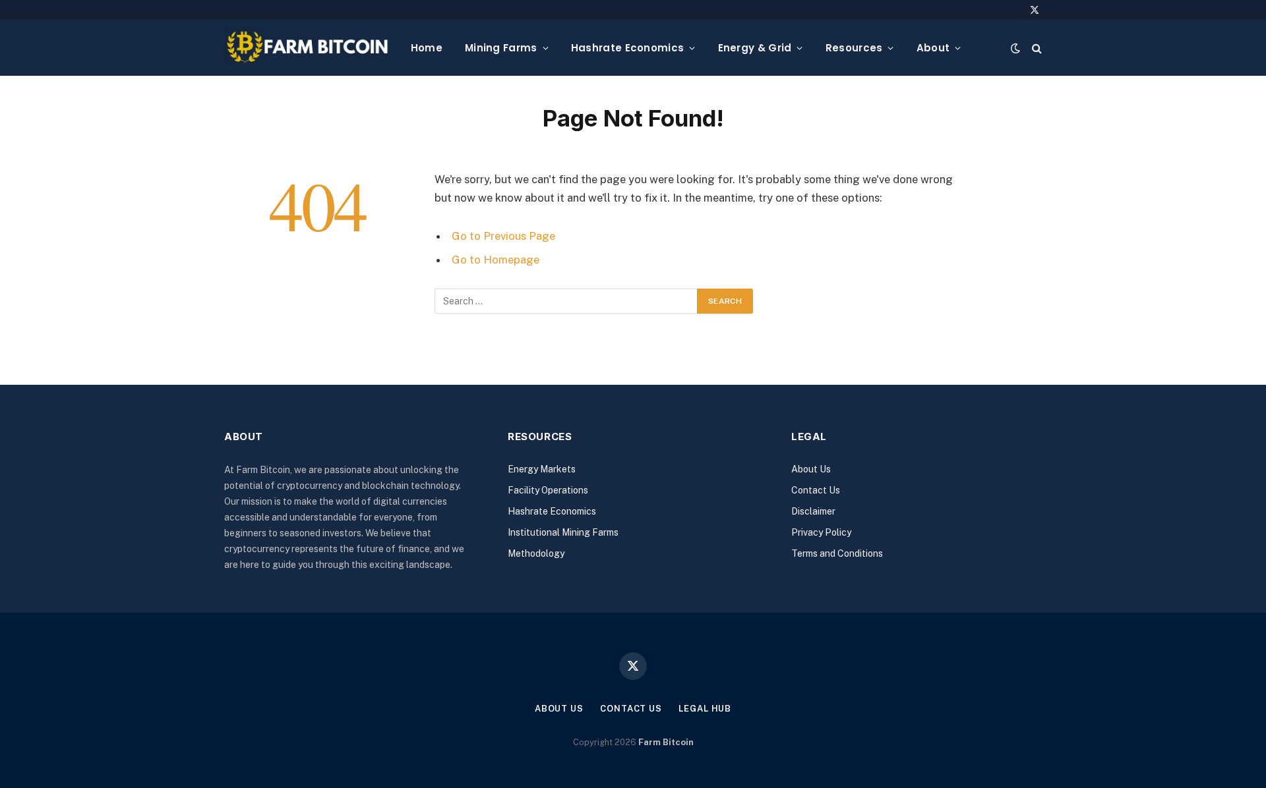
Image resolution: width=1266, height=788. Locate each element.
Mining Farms (501, 48)
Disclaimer (813, 511)
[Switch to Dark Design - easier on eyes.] (1015, 48)
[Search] (1035, 48)
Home (426, 48)
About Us (811, 469)
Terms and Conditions (837, 553)
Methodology (536, 553)
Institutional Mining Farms (563, 532)
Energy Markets (542, 469)
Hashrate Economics (627, 48)
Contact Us (815, 490)
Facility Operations (548, 490)
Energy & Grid (755, 48)
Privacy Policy (821, 532)
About (933, 48)
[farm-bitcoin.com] (307, 48)
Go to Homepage (495, 259)
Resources (854, 48)
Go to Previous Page (503, 235)
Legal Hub (704, 709)
